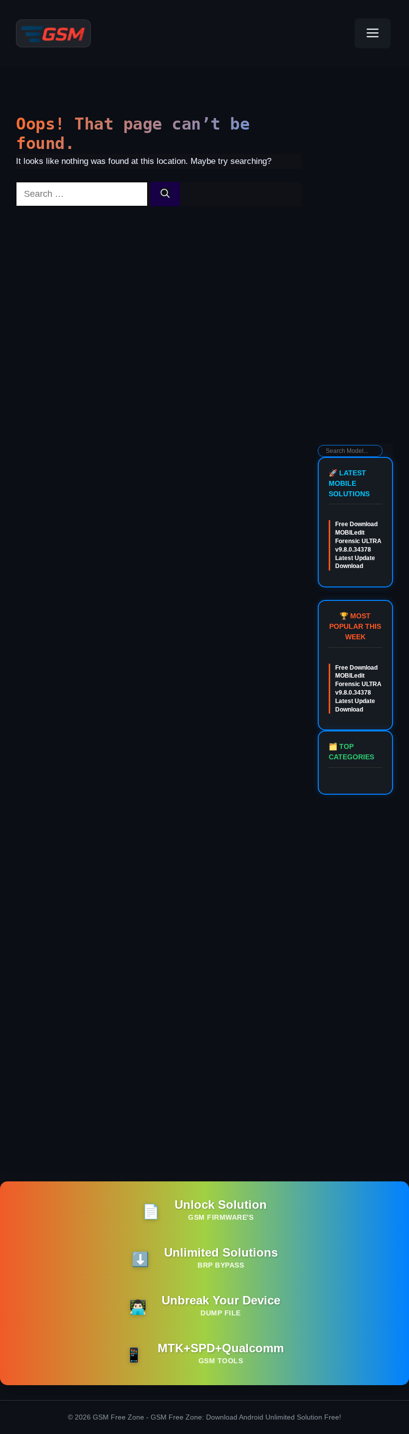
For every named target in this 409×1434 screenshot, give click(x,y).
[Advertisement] (355, 284)
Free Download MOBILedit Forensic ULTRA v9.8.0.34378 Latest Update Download (358, 545)
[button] (336, 33)
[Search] (165, 194)
